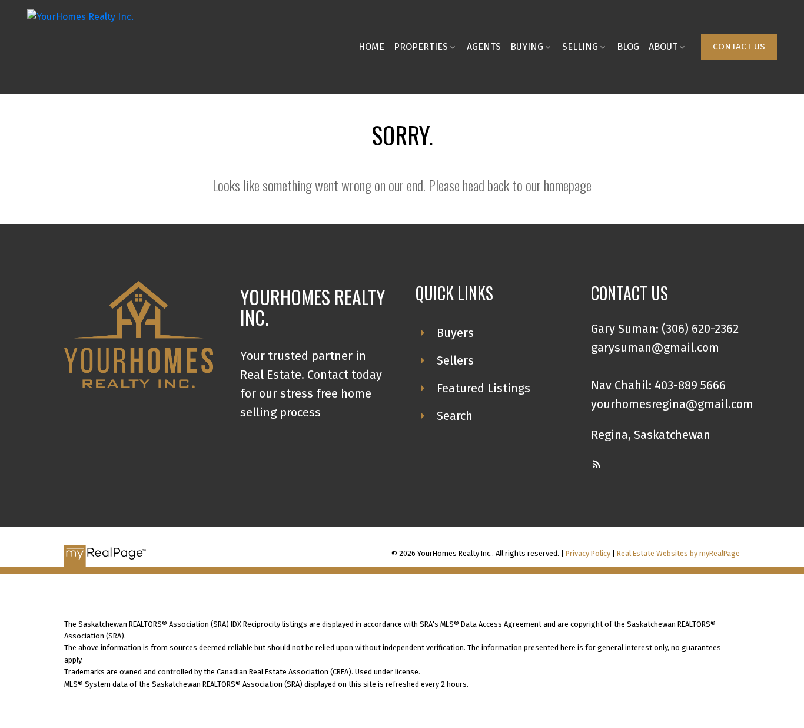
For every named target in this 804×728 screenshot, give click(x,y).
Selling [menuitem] (580, 46)
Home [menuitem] (371, 46)
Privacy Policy (588, 553)
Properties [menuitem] (421, 46)
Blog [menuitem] (628, 46)
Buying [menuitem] (526, 46)
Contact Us (739, 46)
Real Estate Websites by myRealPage (678, 553)
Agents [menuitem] (484, 46)
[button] (739, 47)
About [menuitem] (663, 46)
